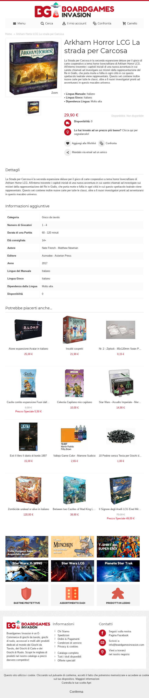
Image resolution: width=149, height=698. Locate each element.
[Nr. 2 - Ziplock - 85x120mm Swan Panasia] (120, 317)
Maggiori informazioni (87, 678)
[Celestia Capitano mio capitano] (74, 370)
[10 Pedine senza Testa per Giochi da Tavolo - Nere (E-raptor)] (120, 424)
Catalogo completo (68, 652)
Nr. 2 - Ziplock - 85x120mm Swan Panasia (122, 348)
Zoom (54, 92)
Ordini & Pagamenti (69, 639)
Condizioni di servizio (69, 642)
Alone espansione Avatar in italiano (28, 348)
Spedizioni (63, 635)
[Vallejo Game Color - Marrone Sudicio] (74, 424)
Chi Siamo (63, 631)
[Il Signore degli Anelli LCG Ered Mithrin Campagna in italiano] (120, 477)
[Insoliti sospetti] (74, 317)
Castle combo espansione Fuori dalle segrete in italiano (38, 402)
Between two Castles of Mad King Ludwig (76, 509)
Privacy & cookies (68, 646)
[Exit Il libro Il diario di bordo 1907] (28, 424)
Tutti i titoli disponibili (69, 656)
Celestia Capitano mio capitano (74, 402)
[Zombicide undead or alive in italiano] (28, 477)
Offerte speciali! (66, 660)
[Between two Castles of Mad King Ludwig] (74, 477)
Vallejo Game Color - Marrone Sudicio (74, 455)
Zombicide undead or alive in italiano (28, 509)
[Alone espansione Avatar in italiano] (28, 317)
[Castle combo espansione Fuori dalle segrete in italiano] (28, 370)
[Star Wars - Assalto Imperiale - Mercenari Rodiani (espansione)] (120, 370)
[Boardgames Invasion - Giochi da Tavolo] (74, 9)
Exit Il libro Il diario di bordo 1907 (28, 455)
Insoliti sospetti (74, 348)
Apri (89, 682)
